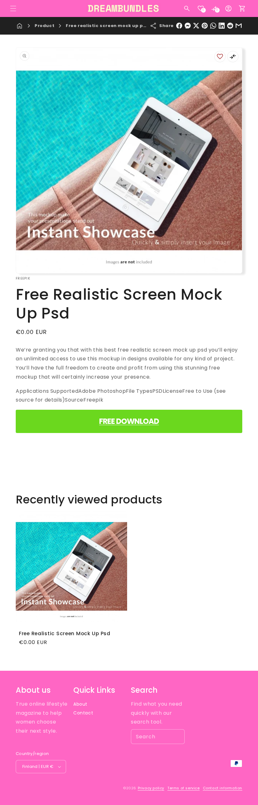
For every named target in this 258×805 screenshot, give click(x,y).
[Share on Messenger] (187, 26)
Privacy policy (151, 788)
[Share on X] (196, 26)
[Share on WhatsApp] (213, 26)
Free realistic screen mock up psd (107, 26)
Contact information (222, 788)
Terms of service (183, 788)
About (80, 704)
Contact (83, 713)
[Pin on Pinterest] (204, 26)
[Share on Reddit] (230, 26)
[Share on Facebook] (179, 26)
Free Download (129, 421)
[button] (13, 8)
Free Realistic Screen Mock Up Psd (64, 633)
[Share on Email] (238, 26)
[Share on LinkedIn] (221, 26)
